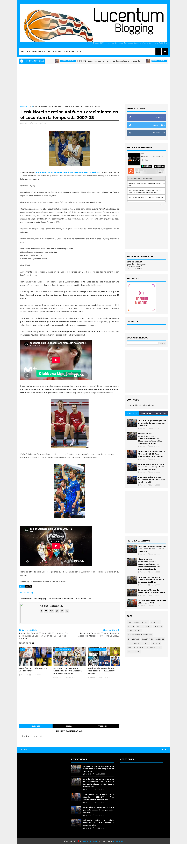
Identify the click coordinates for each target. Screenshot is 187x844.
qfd (29, 106)
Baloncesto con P (134, 266)
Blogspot (118, 841)
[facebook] (162, 749)
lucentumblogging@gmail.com (141, 405)
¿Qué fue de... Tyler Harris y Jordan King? (33, 669)
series (145, 643)
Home (23, 106)
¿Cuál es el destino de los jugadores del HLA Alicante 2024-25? (102, 671)
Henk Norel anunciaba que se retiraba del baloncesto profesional (68, 172)
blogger (36, 726)
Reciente (131, 413)
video (140, 626)
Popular (146, 413)
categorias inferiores (140, 635)
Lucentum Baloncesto (137, 264)
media (131, 626)
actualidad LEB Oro (98, 649)
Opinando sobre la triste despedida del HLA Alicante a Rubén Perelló (151, 479)
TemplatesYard (89, 841)
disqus (69, 726)
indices (156, 643)
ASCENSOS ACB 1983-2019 (67, 51)
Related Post (26, 643)
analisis (155, 622)
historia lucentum (136, 61)
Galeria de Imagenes (153, 639)
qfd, (45, 123)
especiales (133, 652)
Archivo (161, 413)
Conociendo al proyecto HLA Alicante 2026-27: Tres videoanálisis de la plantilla (151, 453)
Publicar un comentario (32, 736)
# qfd (28, 586)
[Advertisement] (93, 83)
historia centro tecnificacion (144, 647)
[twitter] (165, 749)
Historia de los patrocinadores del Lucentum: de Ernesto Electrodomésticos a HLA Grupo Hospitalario (150, 438)
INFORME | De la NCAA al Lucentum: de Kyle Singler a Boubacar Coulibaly (67, 671)
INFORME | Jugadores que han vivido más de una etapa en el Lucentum (86, 61)
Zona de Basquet (134, 262)
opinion (158, 626)
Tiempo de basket (135, 268)
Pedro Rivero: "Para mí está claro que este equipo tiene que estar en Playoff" (151, 466)
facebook (102, 726)
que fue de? (134, 631)
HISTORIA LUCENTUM (38, 51)
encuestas (133, 639)
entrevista (133, 643)
